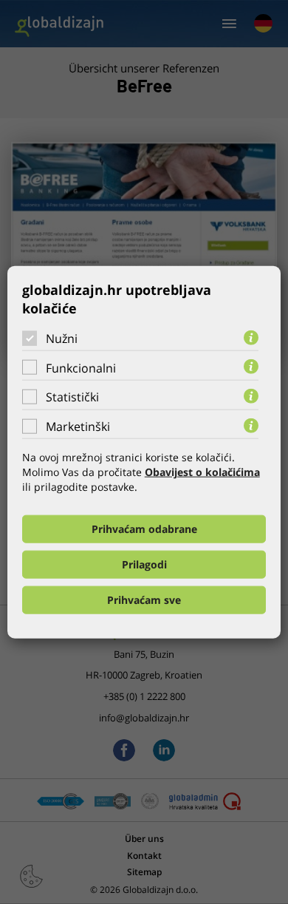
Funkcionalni (81, 367)
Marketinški (78, 426)
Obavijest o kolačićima (202, 472)
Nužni (62, 338)
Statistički (72, 397)
